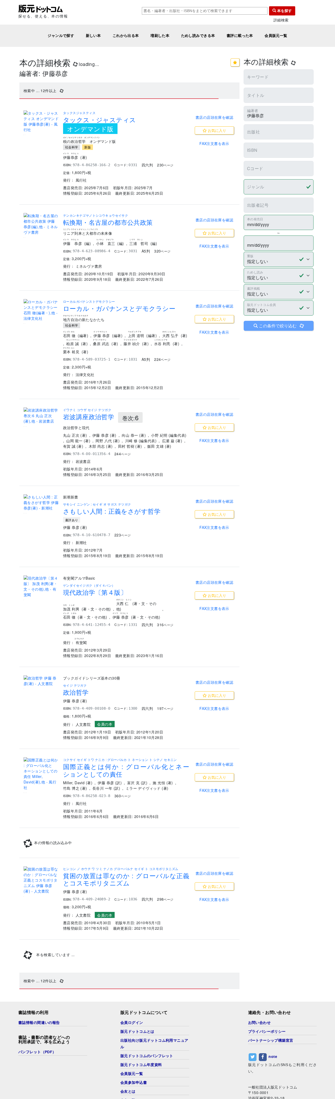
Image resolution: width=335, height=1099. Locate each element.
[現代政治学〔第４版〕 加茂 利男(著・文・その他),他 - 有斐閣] (41, 586)
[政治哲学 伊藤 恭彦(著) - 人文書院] (41, 680)
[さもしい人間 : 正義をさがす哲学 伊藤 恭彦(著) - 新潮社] (41, 502)
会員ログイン (131, 1066)
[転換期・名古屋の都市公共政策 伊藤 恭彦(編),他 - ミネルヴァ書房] (41, 224)
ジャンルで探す (61, 35)
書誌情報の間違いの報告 (39, 1066)
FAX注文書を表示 (214, 143)
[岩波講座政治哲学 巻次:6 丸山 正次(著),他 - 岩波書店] (41, 415)
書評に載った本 (240, 35)
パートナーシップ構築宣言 (270, 1084)
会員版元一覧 (276, 35)
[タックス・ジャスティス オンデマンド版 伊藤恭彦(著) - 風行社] (41, 121)
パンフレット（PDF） (37, 1095)
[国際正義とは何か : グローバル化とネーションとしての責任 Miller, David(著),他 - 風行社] (41, 773)
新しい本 (93, 35)
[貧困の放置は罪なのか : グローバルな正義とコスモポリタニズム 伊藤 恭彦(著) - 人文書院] (41, 923)
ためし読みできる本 (198, 35)
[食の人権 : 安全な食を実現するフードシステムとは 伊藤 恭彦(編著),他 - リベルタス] (41, 850)
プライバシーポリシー (267, 1075)
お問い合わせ (259, 1066)
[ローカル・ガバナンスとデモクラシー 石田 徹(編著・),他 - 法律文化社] (41, 310)
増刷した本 (159, 35)
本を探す (284, 11)
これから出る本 (126, 35)
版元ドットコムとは (137, 1075)
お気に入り (216, 130)
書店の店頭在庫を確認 (214, 117)
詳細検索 (281, 20)
